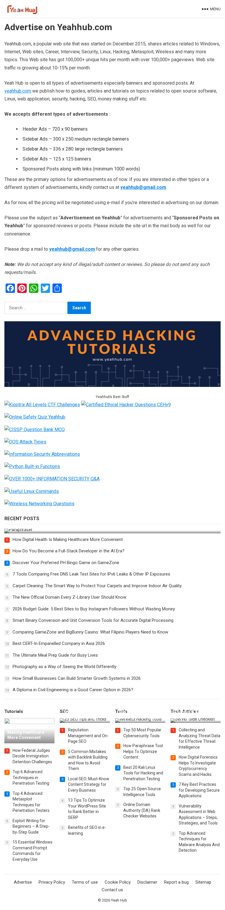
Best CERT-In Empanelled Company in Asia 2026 (59, 643)
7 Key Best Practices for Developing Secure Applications (199, 790)
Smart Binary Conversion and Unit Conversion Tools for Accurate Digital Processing (93, 620)
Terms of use (85, 882)
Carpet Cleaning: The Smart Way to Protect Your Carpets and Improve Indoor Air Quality (97, 585)
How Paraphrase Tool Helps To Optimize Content (143, 751)
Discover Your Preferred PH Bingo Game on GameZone (66, 562)
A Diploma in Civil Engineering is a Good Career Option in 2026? (73, 689)
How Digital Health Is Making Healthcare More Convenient (68, 539)
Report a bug (176, 882)
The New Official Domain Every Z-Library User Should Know (69, 597)
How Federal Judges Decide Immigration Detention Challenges (32, 756)
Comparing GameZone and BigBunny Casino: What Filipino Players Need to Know (90, 632)
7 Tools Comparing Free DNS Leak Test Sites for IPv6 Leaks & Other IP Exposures (91, 574)
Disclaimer (147, 882)
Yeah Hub (119, 900)
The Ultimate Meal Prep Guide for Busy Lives (55, 655)
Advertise (23, 882)
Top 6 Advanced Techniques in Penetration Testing (31, 777)
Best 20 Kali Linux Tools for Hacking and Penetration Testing (143, 773)
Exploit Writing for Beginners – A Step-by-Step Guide (31, 826)
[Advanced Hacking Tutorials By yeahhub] (112, 385)
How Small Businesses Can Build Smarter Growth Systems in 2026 (77, 678)
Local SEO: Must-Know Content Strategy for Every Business (88, 784)
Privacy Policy (52, 882)
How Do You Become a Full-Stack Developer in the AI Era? (69, 551)
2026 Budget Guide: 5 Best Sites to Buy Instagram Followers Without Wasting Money (94, 609)
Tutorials (13, 711)
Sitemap (203, 882)
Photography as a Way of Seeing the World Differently (64, 666)
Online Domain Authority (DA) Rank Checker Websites (141, 810)
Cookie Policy (118, 882)
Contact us (112, 889)
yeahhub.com (17, 91)
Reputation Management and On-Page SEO (88, 736)
